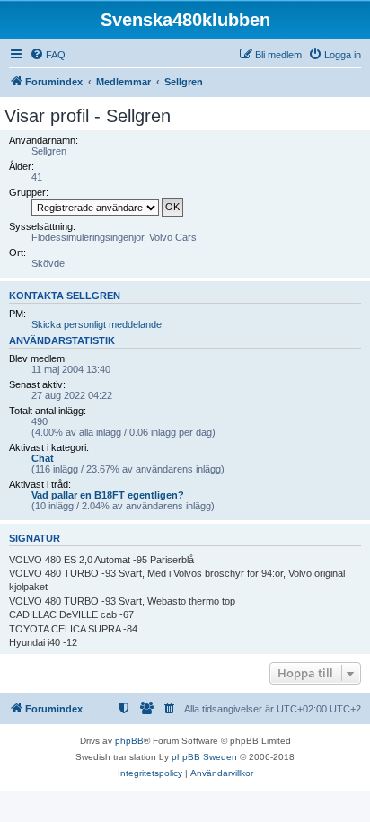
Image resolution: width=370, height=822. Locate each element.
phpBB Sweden (204, 757)
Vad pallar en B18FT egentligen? (107, 495)
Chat (42, 458)
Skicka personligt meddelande (96, 324)
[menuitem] (48, 55)
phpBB (129, 741)
